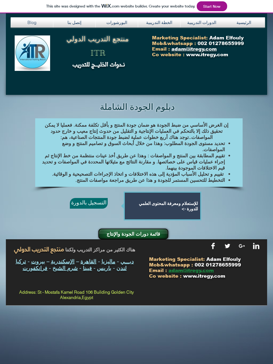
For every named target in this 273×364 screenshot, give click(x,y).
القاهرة (89, 261)
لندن (122, 268)
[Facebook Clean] (213, 246)
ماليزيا (108, 261)
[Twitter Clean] (227, 246)
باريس (104, 268)
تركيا (21, 261)
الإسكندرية (63, 261)
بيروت (38, 261)
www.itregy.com (204, 276)
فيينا (87, 268)
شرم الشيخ (65, 268)
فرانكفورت (35, 268)
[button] (74, 22)
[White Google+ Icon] (242, 246)
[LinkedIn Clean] (256, 246)
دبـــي (127, 261)
